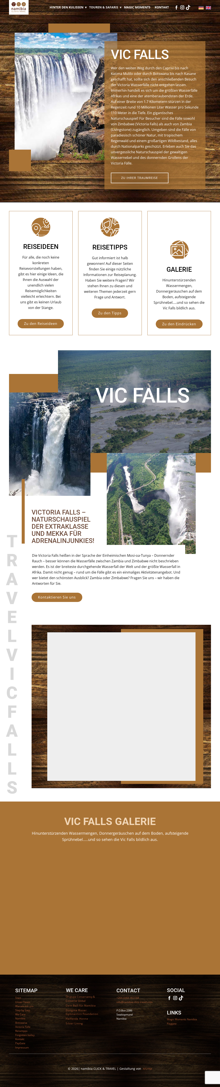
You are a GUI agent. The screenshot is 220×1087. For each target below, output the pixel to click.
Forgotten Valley (25, 1035)
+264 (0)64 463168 (127, 998)
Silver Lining (74, 1023)
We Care (20, 1014)
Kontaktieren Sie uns (57, 597)
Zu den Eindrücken (179, 324)
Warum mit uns (24, 1006)
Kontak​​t (19, 1039)
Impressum (22, 1047)
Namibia (20, 1018)
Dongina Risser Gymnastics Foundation (82, 1012)
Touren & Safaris (103, 7)
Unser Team (22, 1002)
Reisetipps (21, 1031)
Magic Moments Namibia (182, 1019)
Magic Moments (137, 7)
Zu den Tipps (110, 313)
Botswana (21, 1023)
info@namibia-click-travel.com (134, 1002)
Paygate (172, 1023)
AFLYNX (147, 1069)
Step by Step (22, 1010)
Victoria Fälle (23, 1027)
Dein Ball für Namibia (81, 1005)
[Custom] (188, 7)
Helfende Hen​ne (77, 1018)
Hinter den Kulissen (66, 7)
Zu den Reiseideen (40, 323)
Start (18, 998)
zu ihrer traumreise (139, 178)
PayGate (20, 1043)
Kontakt (162, 7)
